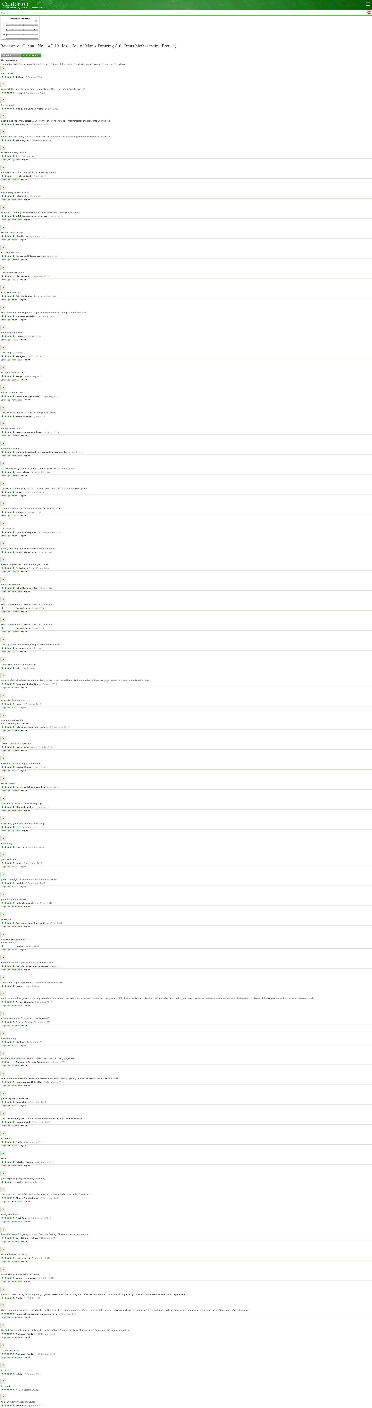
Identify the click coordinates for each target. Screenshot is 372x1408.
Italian (14, 240)
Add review (32, 55)
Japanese (16, 160)
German (15, 180)
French (15, 280)
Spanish (15, 260)
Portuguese (17, 200)
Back (8, 55)
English (25, 160)
